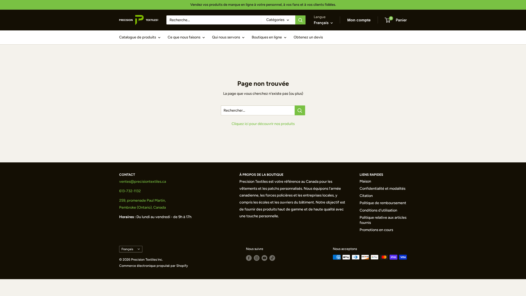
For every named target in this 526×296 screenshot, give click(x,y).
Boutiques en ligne (267, 37)
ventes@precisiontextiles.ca (142, 181)
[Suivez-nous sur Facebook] (249, 258)
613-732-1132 (130, 191)
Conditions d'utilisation (378, 210)
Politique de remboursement (383, 203)
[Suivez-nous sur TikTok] (272, 258)
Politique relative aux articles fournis (383, 220)
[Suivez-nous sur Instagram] (257, 258)
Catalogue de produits (137, 37)
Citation (366, 195)
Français (127, 249)
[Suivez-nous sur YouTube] (264, 258)
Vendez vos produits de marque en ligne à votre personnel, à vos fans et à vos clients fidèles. (263, 4)
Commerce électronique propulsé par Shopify (153, 266)
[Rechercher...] (300, 110)
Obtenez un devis (308, 37)
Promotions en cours (376, 230)
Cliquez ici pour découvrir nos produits (263, 123)
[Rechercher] (300, 19)
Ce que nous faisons (184, 37)
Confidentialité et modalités (382, 188)
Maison (365, 181)
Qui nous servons (226, 37)
